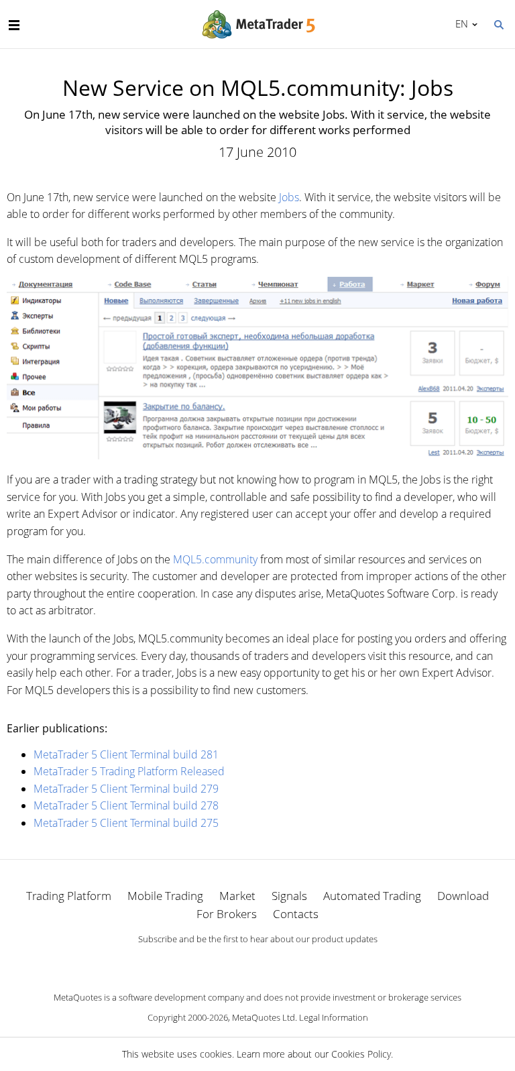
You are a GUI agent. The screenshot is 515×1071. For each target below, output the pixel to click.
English (459, 23)
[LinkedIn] (257, 962)
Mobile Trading (165, 895)
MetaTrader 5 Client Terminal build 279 (126, 788)
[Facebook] (236, 962)
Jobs (289, 197)
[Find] (498, 23)
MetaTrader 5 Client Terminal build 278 (126, 805)
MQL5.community (215, 559)
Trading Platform (68, 895)
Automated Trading (372, 895)
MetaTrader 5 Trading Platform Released (129, 771)
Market (237, 895)
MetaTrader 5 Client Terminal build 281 (126, 754)
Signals (289, 895)
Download (463, 895)
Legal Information (333, 1017)
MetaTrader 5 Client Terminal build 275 (126, 822)
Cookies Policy (361, 1054)
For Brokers (226, 913)
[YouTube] (279, 962)
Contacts (296, 913)
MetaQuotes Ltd (263, 1017)
